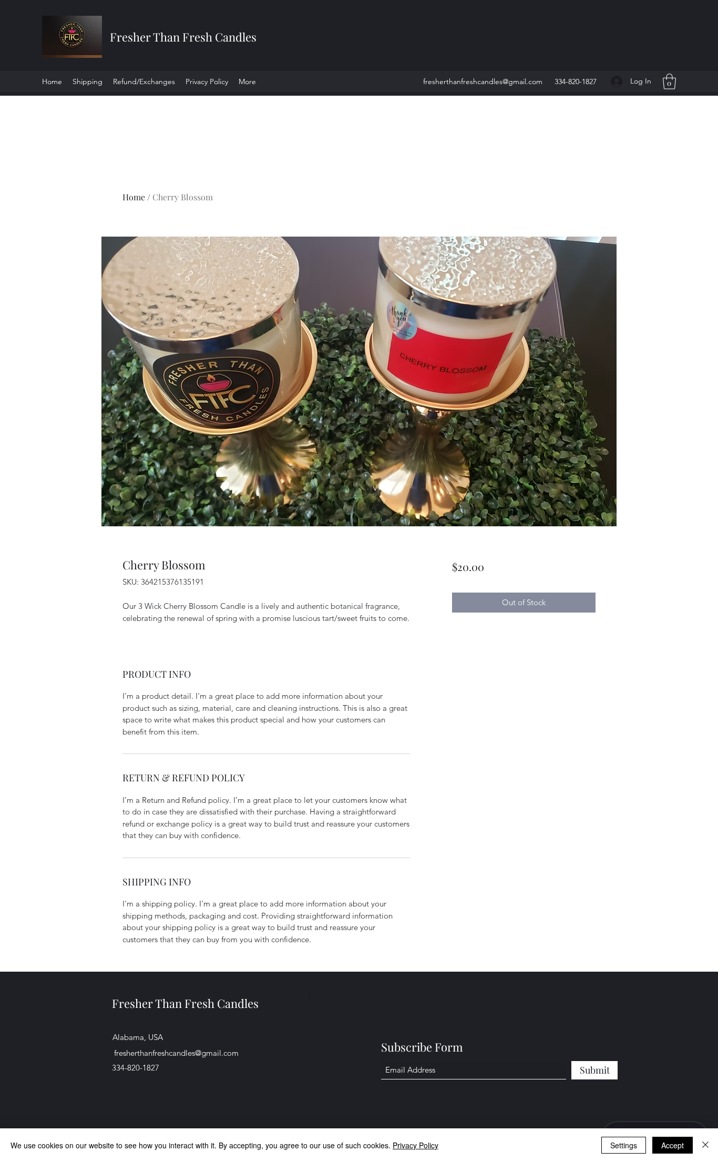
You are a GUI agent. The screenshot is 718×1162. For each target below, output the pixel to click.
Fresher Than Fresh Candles (183, 37)
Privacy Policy (415, 1145)
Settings (623, 1145)
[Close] (705, 1145)
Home (133, 196)
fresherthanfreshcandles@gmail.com (482, 81)
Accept (672, 1145)
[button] (669, 81)
